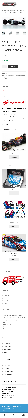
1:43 (8, 75)
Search (14, 415)
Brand (13, 10)
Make (16, 75)
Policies (5, 303)
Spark (17, 10)
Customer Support (9, 371)
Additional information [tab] (8, 91)
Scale (3, 77)
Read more (14, 157)
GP (14, 75)
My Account (4, 415)
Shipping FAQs (7, 295)
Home (5, 10)
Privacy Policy (7, 300)
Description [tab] (5, 86)
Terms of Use (7, 298)
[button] (24, 19)
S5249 (5, 78)
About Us (6, 368)
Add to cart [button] (14, 193)
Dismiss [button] (4, 410)
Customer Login (8, 374)
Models (9, 10)
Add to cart (13, 66)
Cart (22, 414)
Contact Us (7, 365)
